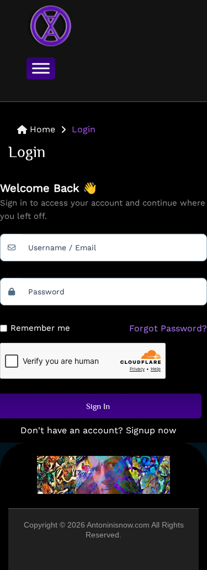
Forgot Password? (168, 328)
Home (42, 129)
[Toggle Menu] (41, 68)
